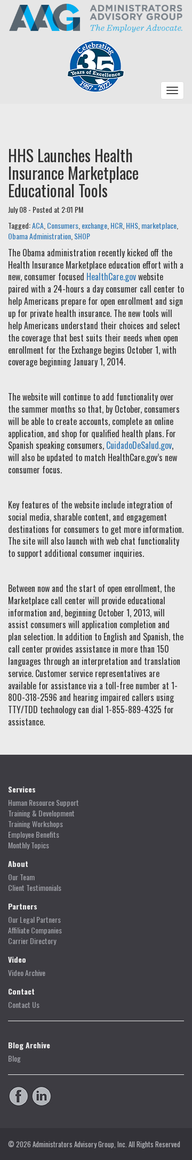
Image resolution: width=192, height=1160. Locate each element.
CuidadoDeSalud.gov (139, 445)
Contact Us (23, 1004)
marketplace (159, 225)
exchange (94, 225)
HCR (116, 225)
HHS (132, 225)
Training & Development (41, 813)
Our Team (21, 877)
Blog (14, 1058)
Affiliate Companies (35, 930)
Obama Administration (39, 235)
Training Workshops (35, 824)
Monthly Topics (28, 845)
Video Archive (26, 972)
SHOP (82, 235)
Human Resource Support (43, 802)
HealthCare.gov (111, 276)
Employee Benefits (33, 834)
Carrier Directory (32, 941)
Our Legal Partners (34, 919)
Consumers (62, 225)
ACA (38, 225)
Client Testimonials (34, 887)
